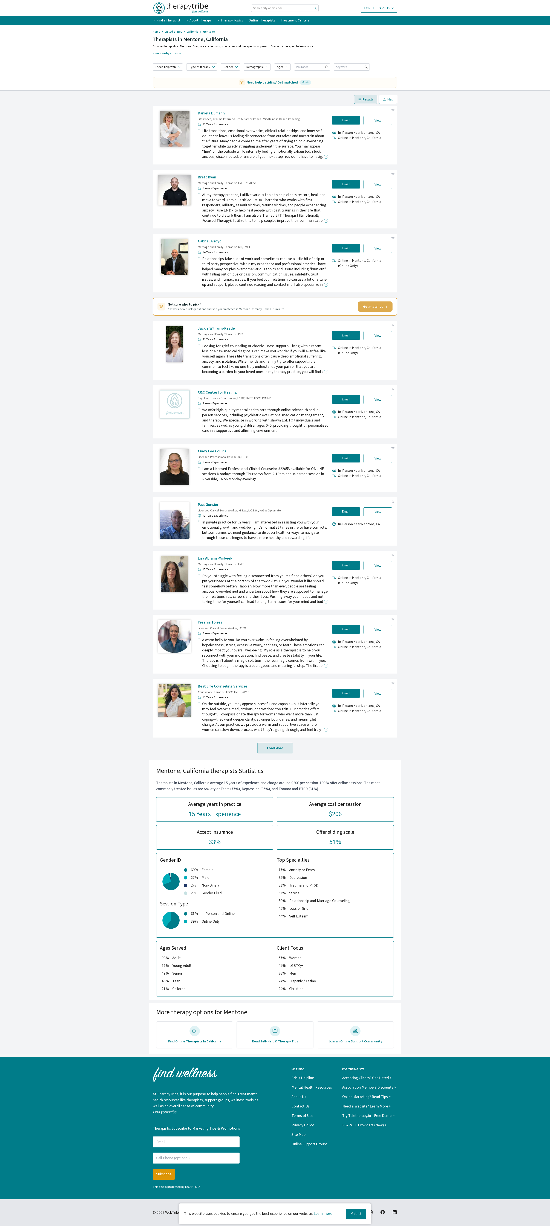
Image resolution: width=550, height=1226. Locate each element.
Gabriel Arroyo (210, 241)
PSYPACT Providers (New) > (364, 1125)
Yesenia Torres (210, 622)
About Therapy (200, 20)
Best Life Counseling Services (223, 686)
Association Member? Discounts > (369, 1087)
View (377, 120)
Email (346, 120)
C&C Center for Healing (217, 392)
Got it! (356, 1213)
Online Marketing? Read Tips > (366, 1097)
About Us (299, 1097)
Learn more (323, 1213)
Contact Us (301, 1106)
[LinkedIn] (394, 1212)
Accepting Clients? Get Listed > (367, 1078)
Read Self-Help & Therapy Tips (275, 1041)
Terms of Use (302, 1115)
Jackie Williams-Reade (216, 328)
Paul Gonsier (208, 504)
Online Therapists (262, 20)
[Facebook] (382, 1212)
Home (156, 32)
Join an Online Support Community (355, 1041)
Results (368, 99)
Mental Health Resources (312, 1087)
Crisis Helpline (303, 1078)
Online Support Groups (309, 1144)
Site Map (299, 1134)
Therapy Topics (231, 20)
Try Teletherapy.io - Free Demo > (368, 1115)
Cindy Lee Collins (212, 451)
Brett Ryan (207, 177)
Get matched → (375, 306)
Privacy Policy (303, 1125)
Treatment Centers (295, 20)
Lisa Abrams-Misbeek (215, 558)
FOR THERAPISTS (377, 8)
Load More (275, 748)
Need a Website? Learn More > (366, 1106)
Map (390, 99)
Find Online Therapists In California (194, 1041)
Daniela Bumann (211, 113)
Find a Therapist (168, 20)
